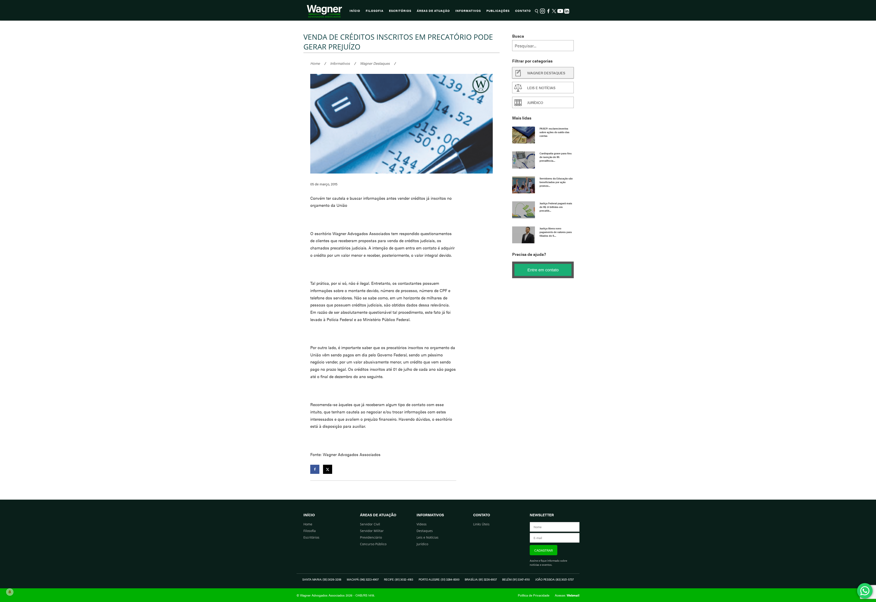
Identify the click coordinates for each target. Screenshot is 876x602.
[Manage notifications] (9, 592)
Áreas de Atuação (433, 11)
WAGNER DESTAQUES (546, 72)
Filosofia (374, 11)
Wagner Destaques (375, 63)
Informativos (468, 11)
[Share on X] (327, 469)
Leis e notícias (541, 87)
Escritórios (400, 11)
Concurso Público (373, 544)
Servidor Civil (370, 524)
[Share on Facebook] (314, 469)
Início (354, 11)
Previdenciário (371, 537)
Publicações (498, 11)
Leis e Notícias (427, 537)
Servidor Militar (372, 531)
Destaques (425, 531)
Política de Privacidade (533, 595)
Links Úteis (481, 524)
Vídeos (422, 524)
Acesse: (567, 595)
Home (315, 63)
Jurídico (535, 102)
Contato (523, 11)
